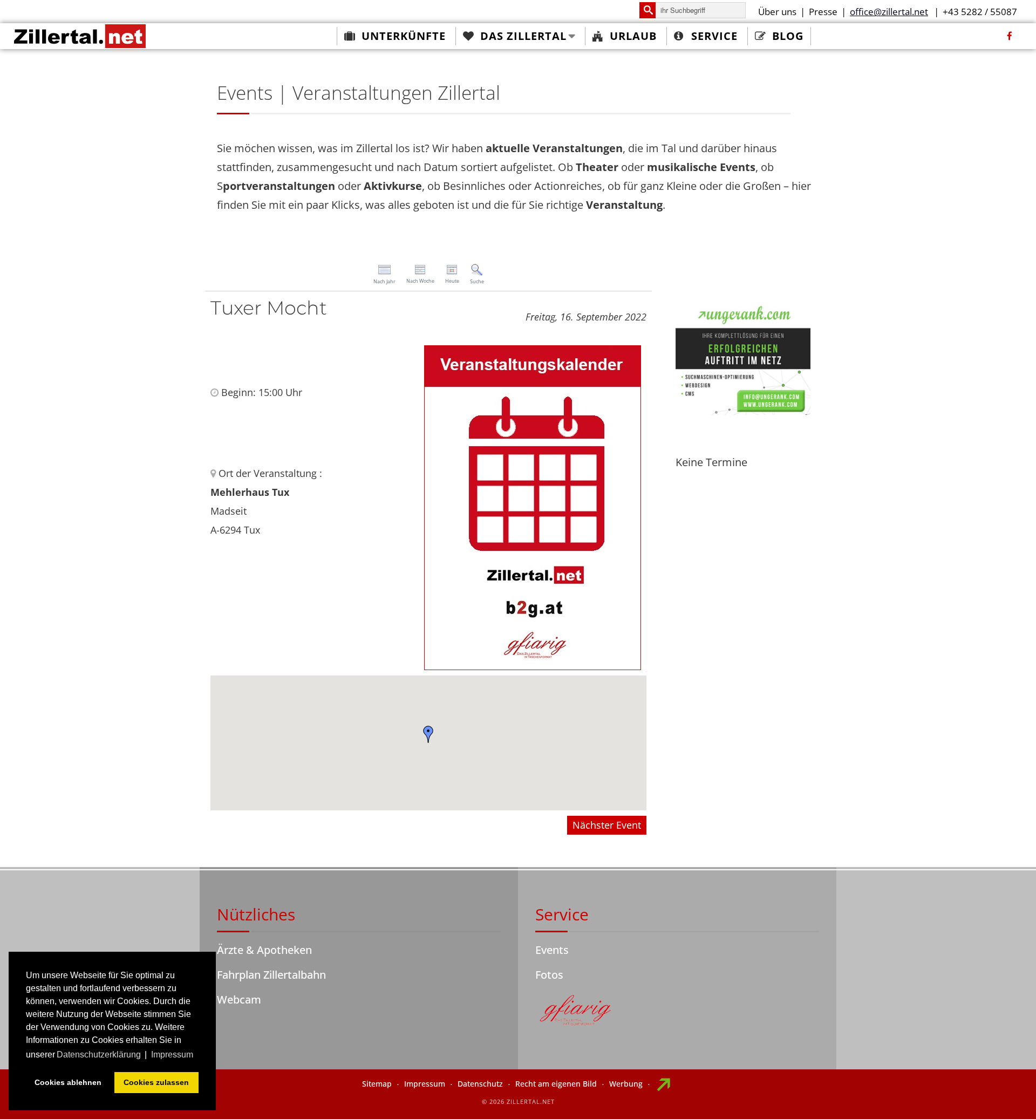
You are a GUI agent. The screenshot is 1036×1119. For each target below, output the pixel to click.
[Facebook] (1009, 36)
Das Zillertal (523, 36)
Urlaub (633, 36)
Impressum (424, 1084)
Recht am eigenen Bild (556, 1084)
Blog (787, 36)
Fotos (549, 974)
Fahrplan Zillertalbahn (271, 974)
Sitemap (377, 1084)
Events (552, 950)
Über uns (777, 11)
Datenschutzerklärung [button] (99, 1054)
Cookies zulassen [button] (156, 1082)
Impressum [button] (172, 1054)
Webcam (239, 999)
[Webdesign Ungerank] (743, 357)
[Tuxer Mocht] (532, 506)
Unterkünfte (404, 36)
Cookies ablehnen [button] (68, 1082)
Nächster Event (606, 824)
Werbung (626, 1084)
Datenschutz (480, 1084)
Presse (823, 11)
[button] (428, 734)
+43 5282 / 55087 (980, 11)
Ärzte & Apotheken (264, 950)
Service (714, 36)
